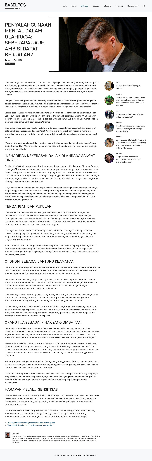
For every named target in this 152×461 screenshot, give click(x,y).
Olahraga (84, 6)
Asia (65, 6)
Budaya (96, 6)
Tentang (119, 6)
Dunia (74, 6)
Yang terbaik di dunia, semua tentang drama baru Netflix (29, 425)
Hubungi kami (132, 6)
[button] (144, 5)
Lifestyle (107, 6)
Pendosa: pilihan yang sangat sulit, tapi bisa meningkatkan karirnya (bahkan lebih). (130, 128)
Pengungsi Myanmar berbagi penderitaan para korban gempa (31, 423)
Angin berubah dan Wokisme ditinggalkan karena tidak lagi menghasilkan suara (128, 159)
